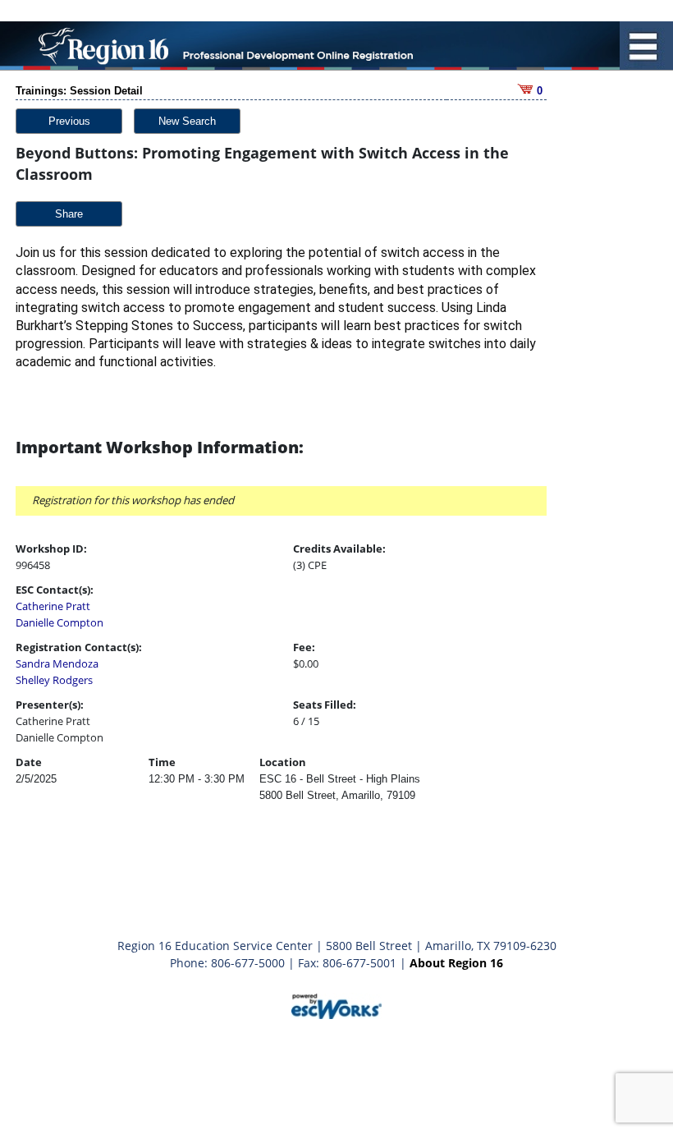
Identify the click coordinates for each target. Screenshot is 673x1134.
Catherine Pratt (53, 606)
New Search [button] (187, 121)
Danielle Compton (59, 622)
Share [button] (69, 214)
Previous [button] (69, 121)
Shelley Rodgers (54, 680)
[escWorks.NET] (336, 1004)
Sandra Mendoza (57, 663)
